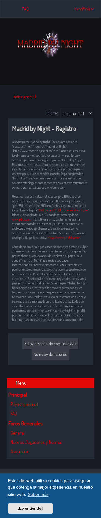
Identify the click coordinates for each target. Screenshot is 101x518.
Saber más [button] (38, 494)
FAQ (14, 413)
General (18, 433)
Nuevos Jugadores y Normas (37, 442)
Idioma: (53, 112)
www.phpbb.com (23, 219)
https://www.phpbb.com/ (63, 238)
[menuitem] (23, 9)
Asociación (20, 451)
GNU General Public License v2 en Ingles (63, 210)
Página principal (24, 404)
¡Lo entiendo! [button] (30, 508)
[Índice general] (50, 44)
